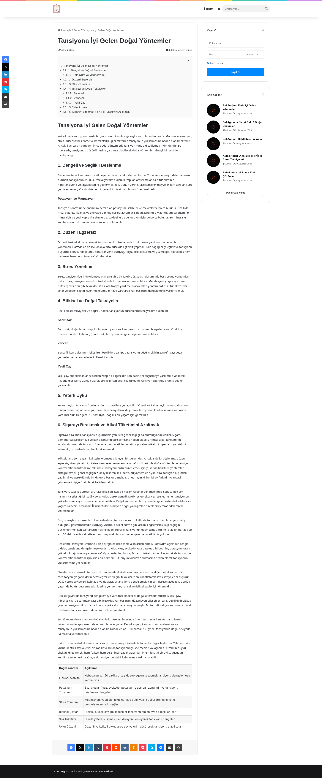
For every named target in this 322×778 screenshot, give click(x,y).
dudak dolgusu (60, 771)
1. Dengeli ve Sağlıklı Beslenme (87, 70)
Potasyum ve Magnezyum (89, 74)
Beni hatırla (216, 63)
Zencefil (79, 97)
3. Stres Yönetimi (79, 84)
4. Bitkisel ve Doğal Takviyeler (87, 88)
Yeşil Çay (79, 102)
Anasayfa (65, 30)
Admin (228, 113)
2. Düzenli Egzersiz (80, 79)
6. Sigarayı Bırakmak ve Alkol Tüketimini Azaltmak (99, 111)
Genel (76, 30)
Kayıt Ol (235, 72)
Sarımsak (79, 93)
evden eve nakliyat (102, 771)
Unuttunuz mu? (253, 54)
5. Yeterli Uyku (78, 107)
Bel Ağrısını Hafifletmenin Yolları (243, 138)
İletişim (208, 8)
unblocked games (80, 771)
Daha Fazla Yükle (235, 192)
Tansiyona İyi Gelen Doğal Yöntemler (86, 65)
